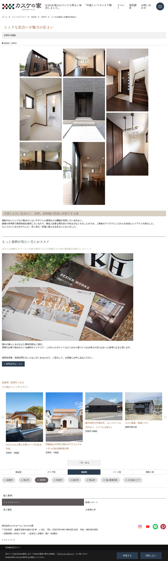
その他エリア (134, 480)
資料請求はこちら (14, 364)
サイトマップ (9, 540)
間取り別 (150, 472)
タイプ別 (51, 472)
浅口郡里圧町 (111, 480)
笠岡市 (43, 480)
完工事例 (7, 509)
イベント (121, 6)
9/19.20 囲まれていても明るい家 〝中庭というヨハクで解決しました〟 (78, 6)
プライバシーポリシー (65, 554)
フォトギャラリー (11, 502)
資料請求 (132, 6)
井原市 (59, 480)
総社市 (76, 480)
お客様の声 (90, 509)
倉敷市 (10, 480)
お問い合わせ (146, 6)
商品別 (18, 472)
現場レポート (91, 502)
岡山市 (92, 480)
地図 (43, 529)
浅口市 (26, 480)
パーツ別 (117, 472)
